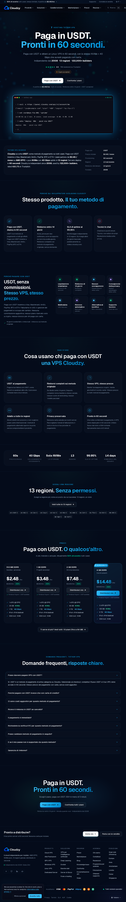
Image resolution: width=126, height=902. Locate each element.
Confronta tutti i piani (74, 805)
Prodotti (28, 8)
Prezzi (86, 8)
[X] (6, 871)
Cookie (69, 898)
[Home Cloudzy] (12, 8)
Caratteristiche (56, 8)
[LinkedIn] (17, 871)
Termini (53, 898)
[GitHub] (11, 871)
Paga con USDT (51, 80)
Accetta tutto (35, 896)
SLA (59, 898)
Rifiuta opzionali (20, 896)
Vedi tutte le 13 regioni (61, 504)
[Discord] (22, 871)
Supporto (92, 2)
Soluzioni (41, 8)
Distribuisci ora (16, 590)
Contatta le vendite (106, 2)
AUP (63, 898)
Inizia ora (89, 834)
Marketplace (73, 8)
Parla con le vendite (111, 834)
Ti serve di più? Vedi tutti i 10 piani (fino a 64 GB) (61, 629)
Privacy (47, 898)
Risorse (96, 8)
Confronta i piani (74, 80)
